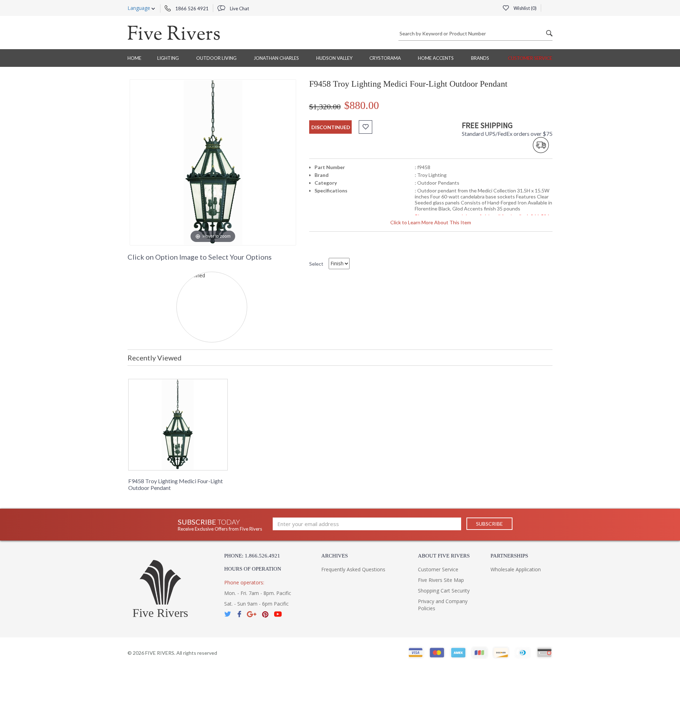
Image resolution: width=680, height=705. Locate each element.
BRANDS (480, 58)
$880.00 (361, 105)
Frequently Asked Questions (353, 569)
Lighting (168, 58)
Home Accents (436, 58)
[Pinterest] (265, 614)
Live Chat (239, 8)
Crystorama (385, 58)
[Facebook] (239, 614)
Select (316, 264)
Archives (334, 556)
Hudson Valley (334, 58)
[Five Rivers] (174, 32)
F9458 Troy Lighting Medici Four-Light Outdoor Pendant (175, 484)
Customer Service (530, 58)
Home (134, 58)
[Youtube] (278, 614)
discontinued (330, 127)
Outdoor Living (216, 58)
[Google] (251, 614)
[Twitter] (228, 614)
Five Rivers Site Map (441, 580)
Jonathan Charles (276, 58)
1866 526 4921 (191, 8)
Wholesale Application (516, 569)
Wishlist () (524, 8)
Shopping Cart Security (444, 590)
